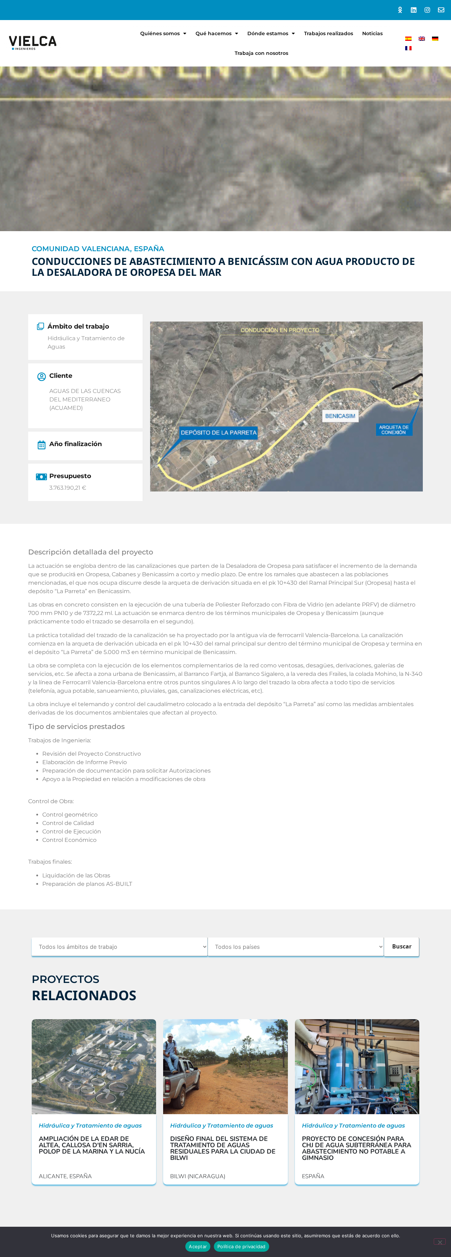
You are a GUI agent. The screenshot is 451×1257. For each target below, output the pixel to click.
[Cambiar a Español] (408, 38)
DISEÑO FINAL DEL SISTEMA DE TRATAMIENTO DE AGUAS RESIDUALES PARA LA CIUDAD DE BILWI (223, 1148)
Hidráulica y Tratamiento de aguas (90, 1125)
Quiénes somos (160, 33)
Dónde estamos (267, 33)
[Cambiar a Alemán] (435, 38)
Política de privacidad (241, 1246)
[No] (440, 1241)
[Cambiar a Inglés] (421, 38)
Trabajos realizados (328, 33)
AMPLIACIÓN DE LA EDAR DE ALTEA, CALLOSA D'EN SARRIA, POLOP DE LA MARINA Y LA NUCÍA (92, 1145)
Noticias (372, 33)
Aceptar (198, 1246)
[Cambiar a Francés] (408, 48)
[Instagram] (427, 10)
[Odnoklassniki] (400, 10)
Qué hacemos (213, 33)
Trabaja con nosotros (261, 53)
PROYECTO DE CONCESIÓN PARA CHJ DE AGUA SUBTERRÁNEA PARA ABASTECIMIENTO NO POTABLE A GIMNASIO (356, 1148)
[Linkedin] (414, 10)
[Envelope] (441, 10)
